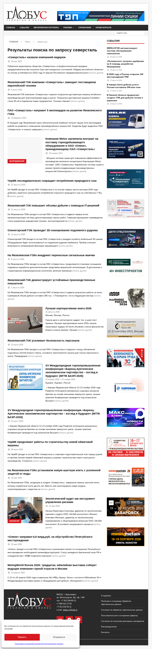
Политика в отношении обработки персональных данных (39, 644)
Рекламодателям (109, 627)
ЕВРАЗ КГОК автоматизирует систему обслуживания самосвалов (122, 51)
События (24, 28)
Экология (14, 521)
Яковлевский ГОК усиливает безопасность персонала (43, 340)
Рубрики (67, 28)
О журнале (106, 596)
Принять (22, 637)
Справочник (84, 28)
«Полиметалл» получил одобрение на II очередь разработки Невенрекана (125, 64)
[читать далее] (96, 73)
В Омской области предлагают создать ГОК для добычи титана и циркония (125, 98)
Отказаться (59, 637)
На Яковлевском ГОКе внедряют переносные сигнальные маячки (51, 255)
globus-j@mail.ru (70, 610)
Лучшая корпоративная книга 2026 (68, 308)
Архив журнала (103, 28)
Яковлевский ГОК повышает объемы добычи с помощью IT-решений (53, 205)
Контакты (105, 632)
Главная (10, 28)
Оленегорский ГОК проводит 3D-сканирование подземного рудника (53, 230)
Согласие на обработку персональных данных (122, 610)
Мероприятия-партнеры (46, 28)
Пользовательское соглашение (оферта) (119, 615)
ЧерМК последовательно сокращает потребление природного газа (52, 180)
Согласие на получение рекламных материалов (122, 621)
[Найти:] (129, 33)
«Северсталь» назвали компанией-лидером (36, 57)
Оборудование (16, 161)
